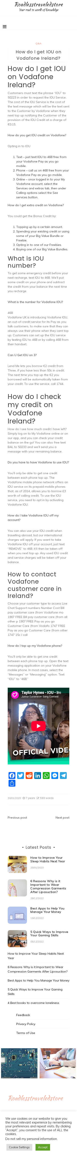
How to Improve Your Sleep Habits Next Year (47, 859)
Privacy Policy (25, 1024)
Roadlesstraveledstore (38, 4)
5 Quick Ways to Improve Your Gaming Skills (49, 933)
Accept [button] (42, 1147)
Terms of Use (25, 1033)
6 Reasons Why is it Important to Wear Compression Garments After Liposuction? (48, 886)
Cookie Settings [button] (19, 1147)
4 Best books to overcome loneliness (33, 1003)
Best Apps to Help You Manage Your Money (47, 910)
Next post (62, 817)
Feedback (23, 1015)
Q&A (38, 43)
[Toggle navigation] (4, 26)
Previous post (17, 817)
